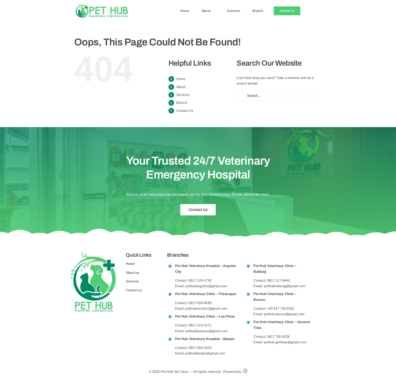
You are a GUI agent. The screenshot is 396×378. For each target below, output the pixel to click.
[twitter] (133, 303)
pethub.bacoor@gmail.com (284, 314)
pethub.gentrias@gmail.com (285, 342)
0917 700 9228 (278, 336)
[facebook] (127, 303)
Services (183, 95)
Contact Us (184, 110)
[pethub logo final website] (101, 4)
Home (180, 79)
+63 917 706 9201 (281, 308)
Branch (181, 102)
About (180, 87)
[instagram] (140, 303)
